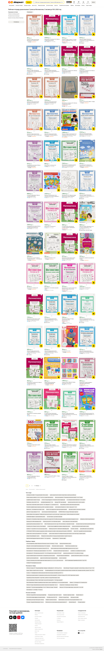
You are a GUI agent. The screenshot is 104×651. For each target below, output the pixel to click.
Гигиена (36, 618)
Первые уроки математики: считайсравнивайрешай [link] (49, 383)
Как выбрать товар (60, 612)
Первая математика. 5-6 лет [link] (49, 257)
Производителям (81, 616)
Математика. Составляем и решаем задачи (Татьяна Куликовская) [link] (69, 165)
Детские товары (38, 641)
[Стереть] (62, 2)
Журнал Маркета (60, 621)
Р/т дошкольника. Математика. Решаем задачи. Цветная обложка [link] (51, 414)
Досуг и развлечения (39, 612)
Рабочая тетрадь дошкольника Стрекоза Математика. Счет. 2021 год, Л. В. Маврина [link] (86, 319)
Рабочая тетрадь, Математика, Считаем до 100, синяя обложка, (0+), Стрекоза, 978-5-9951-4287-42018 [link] (86, 40)
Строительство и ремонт (40, 640)
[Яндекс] (101, 649)
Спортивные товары (39, 636)
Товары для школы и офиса (40, 634)
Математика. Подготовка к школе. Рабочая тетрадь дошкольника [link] (68, 258)
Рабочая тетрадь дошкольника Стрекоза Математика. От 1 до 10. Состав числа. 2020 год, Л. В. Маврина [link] (51, 319)
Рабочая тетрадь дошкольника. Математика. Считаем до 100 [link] (33, 40)
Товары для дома (38, 623)
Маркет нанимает (81, 620)
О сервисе (59, 618)
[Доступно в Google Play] (14, 618)
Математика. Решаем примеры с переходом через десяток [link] (85, 383)
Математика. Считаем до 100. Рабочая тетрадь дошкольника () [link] (52, 40)
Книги (36, 632)
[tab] (11, 5)
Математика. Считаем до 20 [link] (49, 226)
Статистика (5, 648)
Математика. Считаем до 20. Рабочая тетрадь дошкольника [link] (34, 383)
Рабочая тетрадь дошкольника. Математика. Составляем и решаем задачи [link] (86, 352)
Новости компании (81, 612)
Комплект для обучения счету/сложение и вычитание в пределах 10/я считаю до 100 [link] (52, 196)
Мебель (36, 614)
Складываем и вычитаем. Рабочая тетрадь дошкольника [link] (33, 166)
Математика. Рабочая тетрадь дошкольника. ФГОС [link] (68, 319)
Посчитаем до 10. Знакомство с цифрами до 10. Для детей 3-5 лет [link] (86, 165)
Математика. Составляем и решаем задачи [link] (51, 288)
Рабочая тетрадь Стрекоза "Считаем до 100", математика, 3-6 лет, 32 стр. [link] (69, 40)
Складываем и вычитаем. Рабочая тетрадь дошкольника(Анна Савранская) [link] (33, 227)
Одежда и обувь (38, 621)
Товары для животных (39, 638)
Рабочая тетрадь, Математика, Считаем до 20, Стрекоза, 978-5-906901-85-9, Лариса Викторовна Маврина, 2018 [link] (86, 476)
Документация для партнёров (63, 636)
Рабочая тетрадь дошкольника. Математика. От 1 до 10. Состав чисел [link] (34, 135)
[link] (37, 495)
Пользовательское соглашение (15, 648)
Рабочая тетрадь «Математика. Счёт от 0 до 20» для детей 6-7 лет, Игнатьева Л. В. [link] (86, 227)
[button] (30, 12)
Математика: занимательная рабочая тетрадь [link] (86, 258)
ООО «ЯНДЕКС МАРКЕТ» (98, 647)
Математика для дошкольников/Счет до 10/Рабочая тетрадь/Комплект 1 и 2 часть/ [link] (86, 414)
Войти (93, 2)
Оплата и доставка (60, 614)
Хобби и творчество (39, 629)
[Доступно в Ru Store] (22, 618)
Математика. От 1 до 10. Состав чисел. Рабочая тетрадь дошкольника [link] (69, 288)
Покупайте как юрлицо (61, 616)
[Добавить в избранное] (41, 15)
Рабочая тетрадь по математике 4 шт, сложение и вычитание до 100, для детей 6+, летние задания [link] (69, 135)
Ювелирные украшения (39, 643)
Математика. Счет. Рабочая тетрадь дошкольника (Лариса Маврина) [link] (69, 196)
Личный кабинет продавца (62, 632)
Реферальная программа (83, 614)
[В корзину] (41, 34)
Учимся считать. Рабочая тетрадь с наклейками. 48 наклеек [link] (69, 383)
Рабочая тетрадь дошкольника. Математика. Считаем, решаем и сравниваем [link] (50, 135)
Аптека (36, 625)
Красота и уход (38, 627)
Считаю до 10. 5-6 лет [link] (66, 351)
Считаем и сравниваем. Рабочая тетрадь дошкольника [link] (33, 196)
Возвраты (59, 620)
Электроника (37, 620)
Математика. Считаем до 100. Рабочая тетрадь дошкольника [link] (69, 71)
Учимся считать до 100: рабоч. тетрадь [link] (87, 101)
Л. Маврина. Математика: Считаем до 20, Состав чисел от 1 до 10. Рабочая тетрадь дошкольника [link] (69, 445)
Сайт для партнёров (61, 638)
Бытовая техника (38, 616)
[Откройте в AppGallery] (18, 618)
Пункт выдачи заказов (82, 618)
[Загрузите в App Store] (11, 618)
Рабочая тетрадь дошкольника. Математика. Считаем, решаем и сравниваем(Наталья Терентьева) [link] (86, 134)
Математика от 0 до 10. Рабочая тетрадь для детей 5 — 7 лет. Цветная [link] (34, 258)
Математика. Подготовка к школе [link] (33, 444)
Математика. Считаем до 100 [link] (50, 165)
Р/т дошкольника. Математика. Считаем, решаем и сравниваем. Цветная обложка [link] (68, 227)
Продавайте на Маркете (61, 634)
